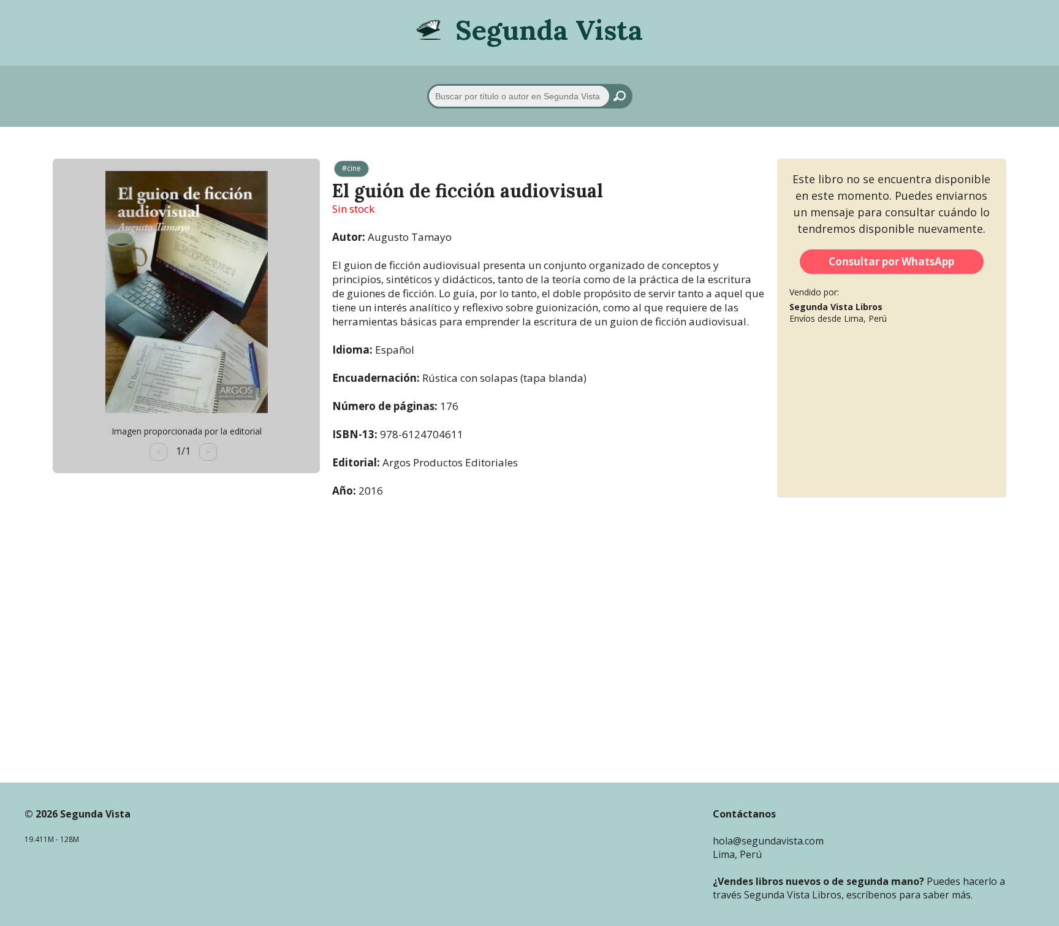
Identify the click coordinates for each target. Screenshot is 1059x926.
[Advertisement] (529, 632)
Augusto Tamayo (410, 237)
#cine (351, 168)
